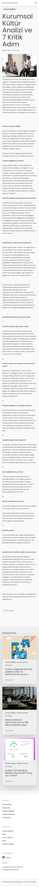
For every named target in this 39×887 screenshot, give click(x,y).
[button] (36, 3)
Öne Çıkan (8, 665)
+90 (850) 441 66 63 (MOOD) (12, 867)
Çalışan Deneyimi (22, 662)
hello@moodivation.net (10, 870)
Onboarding (6, 804)
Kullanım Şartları (8, 844)
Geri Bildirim (6, 818)
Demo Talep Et (7, 837)
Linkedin (8, 858)
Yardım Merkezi (8, 831)
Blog (4, 834)
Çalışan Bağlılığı (9, 9)
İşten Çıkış (6, 808)
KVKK (4, 841)
